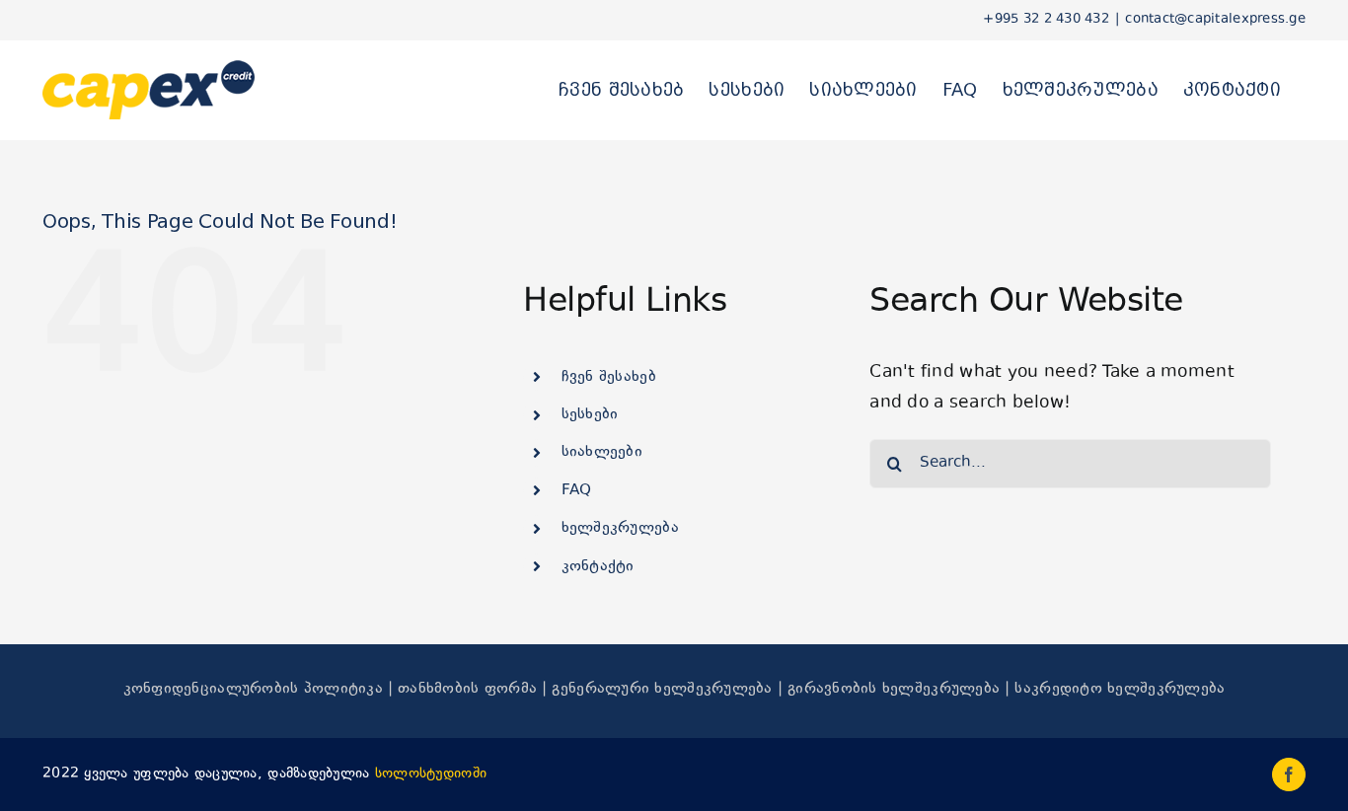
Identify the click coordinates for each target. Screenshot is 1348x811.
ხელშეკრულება (620, 528)
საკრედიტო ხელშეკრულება (1119, 689)
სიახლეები (602, 452)
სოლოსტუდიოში (431, 774)
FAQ (577, 490)
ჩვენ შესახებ (609, 377)
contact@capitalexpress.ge (1215, 20)
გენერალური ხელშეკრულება (662, 689)
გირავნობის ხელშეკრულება (893, 689)
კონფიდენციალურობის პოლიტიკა (253, 689)
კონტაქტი (598, 566)
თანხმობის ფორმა (467, 689)
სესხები (590, 415)
